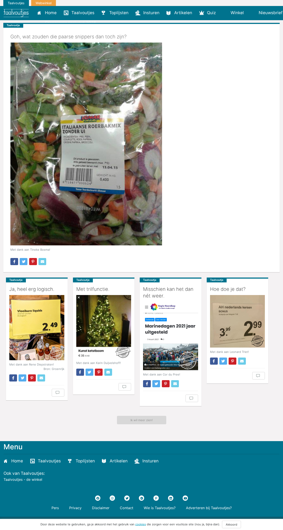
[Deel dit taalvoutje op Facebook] (14, 261)
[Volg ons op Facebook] (97, 498)
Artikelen (183, 12)
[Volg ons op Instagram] (112, 498)
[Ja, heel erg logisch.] (36, 327)
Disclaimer (100, 508)
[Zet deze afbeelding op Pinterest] (33, 261)
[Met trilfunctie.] (103, 327)
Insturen (151, 12)
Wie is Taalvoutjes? (160, 508)
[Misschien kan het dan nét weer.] (170, 336)
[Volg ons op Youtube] (185, 498)
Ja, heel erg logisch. (31, 289)
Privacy (75, 508)
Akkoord (231, 524)
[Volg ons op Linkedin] (170, 498)
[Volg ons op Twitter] (127, 498)
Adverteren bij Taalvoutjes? (209, 508)
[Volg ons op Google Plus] (141, 498)
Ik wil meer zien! (141, 420)
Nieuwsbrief (271, 12)
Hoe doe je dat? (228, 289)
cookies (140, 524)
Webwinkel (44, 3)
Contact (126, 508)
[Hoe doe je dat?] (237, 321)
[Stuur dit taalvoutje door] (42, 261)
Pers (55, 508)
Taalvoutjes (16, 3)
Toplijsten (118, 12)
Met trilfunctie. (92, 289)
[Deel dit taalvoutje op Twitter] (23, 261)
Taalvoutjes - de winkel (23, 479)
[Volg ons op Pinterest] (156, 498)
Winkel (237, 12)
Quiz (211, 12)
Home (51, 12)
